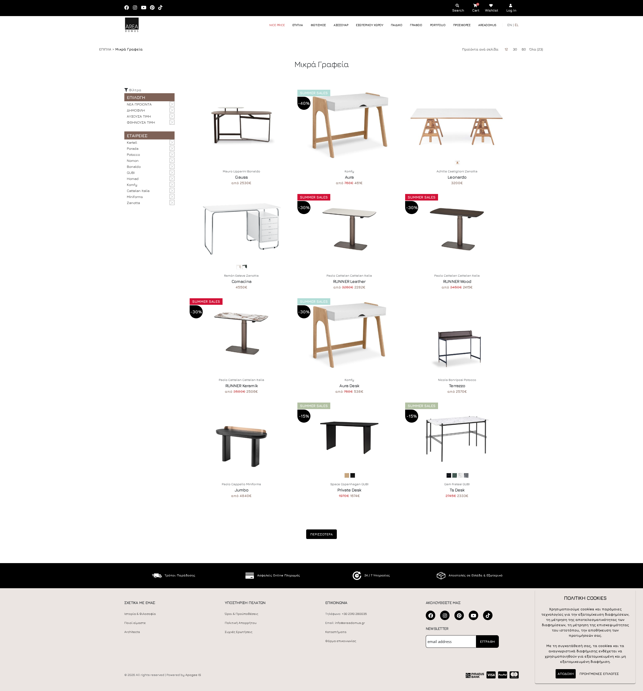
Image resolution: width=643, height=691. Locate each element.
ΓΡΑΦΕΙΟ (416, 25)
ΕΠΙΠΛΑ (297, 25)
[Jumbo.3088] (241, 438)
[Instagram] (136, 8)
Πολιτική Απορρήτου (240, 623)
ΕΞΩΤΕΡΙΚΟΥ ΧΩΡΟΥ (369, 25)
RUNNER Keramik (241, 385)
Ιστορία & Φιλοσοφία (140, 614)
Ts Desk (457, 489)
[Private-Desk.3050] (349, 438)
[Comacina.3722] (241, 229)
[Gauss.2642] (241, 125)
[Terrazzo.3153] (457, 333)
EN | (510, 25)
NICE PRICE (277, 25)
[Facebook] (128, 8)
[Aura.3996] (349, 125)
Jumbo (241, 489)
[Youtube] (145, 8)
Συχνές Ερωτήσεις (238, 632)
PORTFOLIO (438, 25)
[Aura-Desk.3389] (349, 333)
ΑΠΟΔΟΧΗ (566, 674)
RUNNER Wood (457, 281)
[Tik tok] (162, 8)
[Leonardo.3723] (457, 125)
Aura (349, 177)
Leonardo (457, 177)
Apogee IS (193, 675)
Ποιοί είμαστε (135, 623)
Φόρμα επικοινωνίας (340, 641)
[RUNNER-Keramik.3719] (241, 333)
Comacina (241, 281)
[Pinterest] (154, 8)
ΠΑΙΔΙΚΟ (396, 25)
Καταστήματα (335, 632)
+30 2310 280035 (354, 614)
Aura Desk (349, 385)
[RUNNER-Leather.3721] (349, 229)
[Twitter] (459, 615)
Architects (132, 632)
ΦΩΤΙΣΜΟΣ (318, 25)
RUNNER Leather (349, 281)
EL (517, 25)
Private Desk (349, 489)
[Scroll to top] (634, 685)
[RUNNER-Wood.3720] (457, 229)
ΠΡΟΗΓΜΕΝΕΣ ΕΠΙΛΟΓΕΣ (599, 674)
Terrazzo (457, 385)
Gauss (241, 177)
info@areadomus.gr (350, 623)
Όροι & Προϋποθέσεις (241, 614)
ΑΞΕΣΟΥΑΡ (341, 25)
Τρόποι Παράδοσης (180, 575)
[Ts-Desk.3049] (457, 438)
